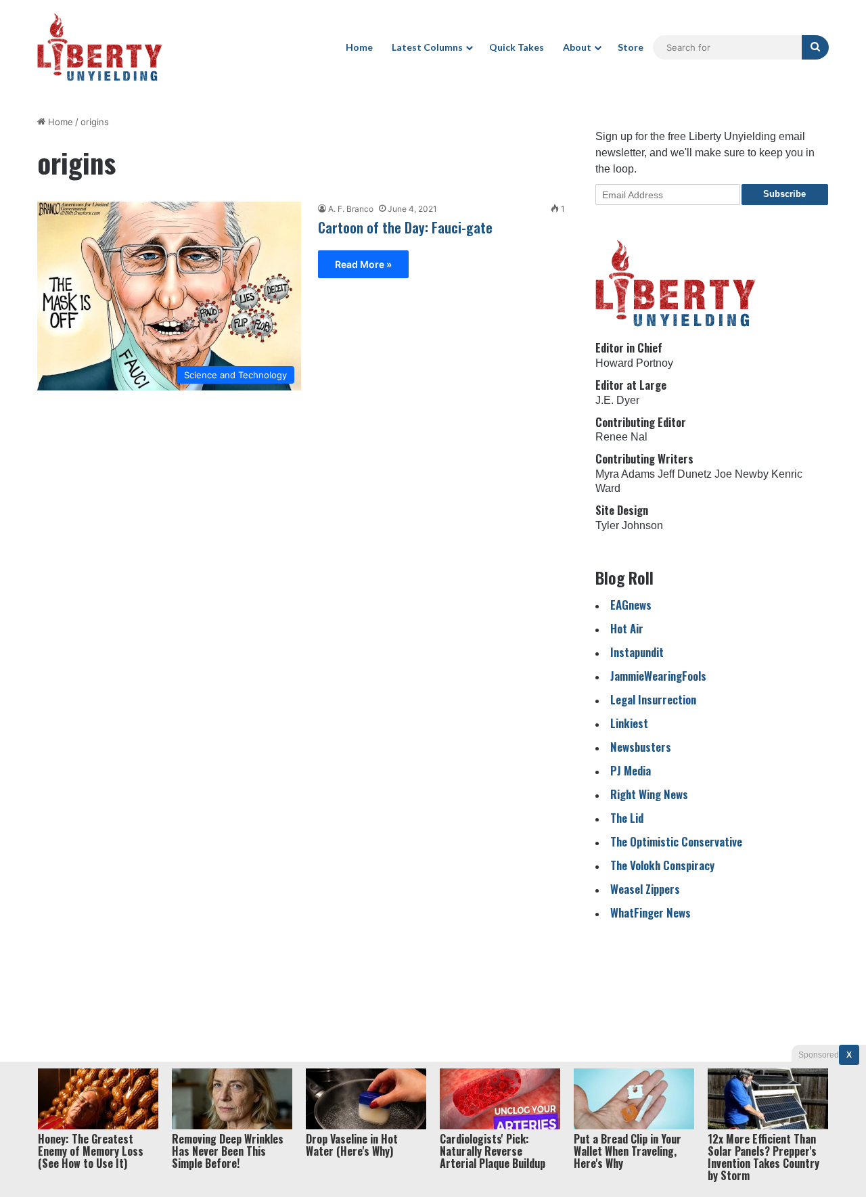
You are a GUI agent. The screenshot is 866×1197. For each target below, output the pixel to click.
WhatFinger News (650, 912)
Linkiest (629, 723)
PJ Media (630, 770)
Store (630, 47)
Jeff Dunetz (685, 474)
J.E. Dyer (617, 400)
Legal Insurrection (653, 699)
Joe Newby (741, 474)
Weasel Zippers (645, 888)
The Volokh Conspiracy (662, 865)
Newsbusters (640, 746)
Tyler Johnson (629, 525)
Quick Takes (516, 47)
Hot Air (626, 628)
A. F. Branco (350, 209)
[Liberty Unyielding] (99, 47)
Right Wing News (649, 794)
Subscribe (784, 194)
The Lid (626, 817)
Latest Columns (427, 47)
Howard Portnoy (634, 363)
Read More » (363, 264)
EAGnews (631, 604)
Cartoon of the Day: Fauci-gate (405, 227)
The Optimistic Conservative (676, 841)
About (577, 47)
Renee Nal (621, 437)
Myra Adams (625, 474)
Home (359, 47)
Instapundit (637, 651)
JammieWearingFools (658, 675)
